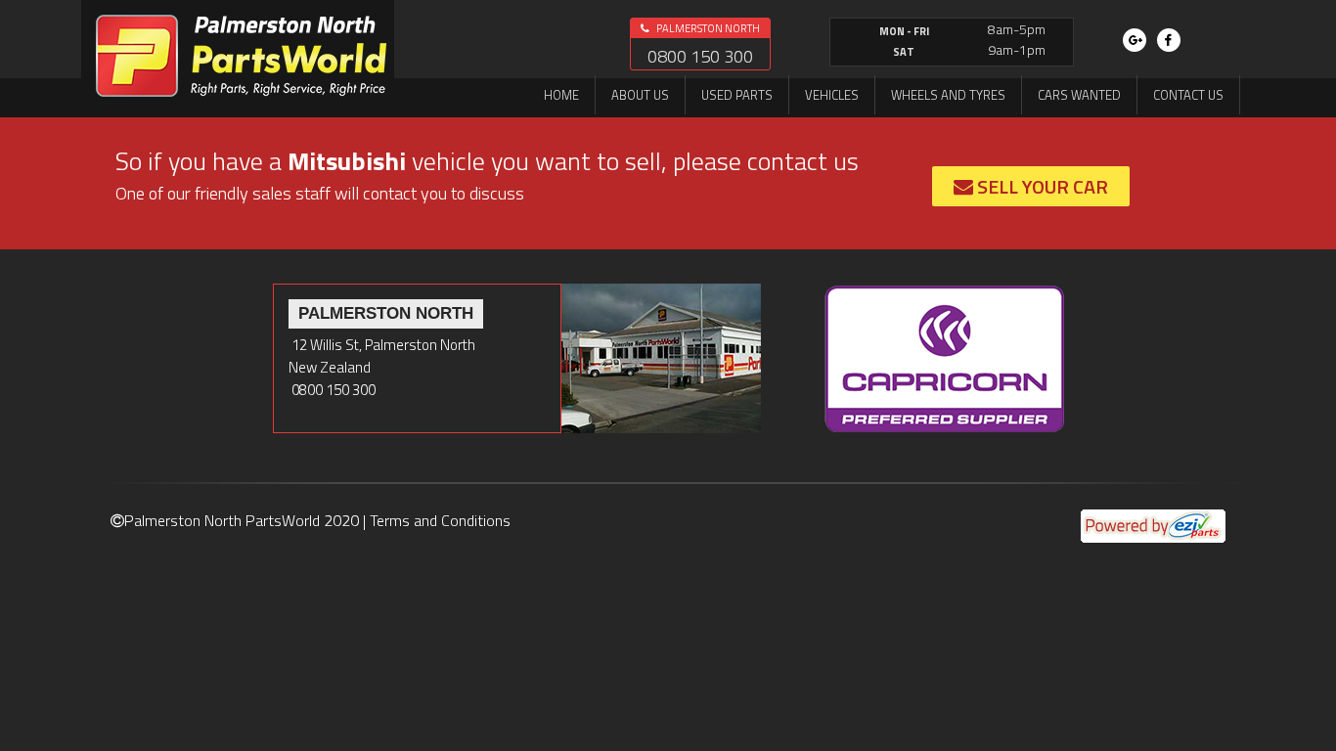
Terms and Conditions (440, 520)
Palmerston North (707, 28)
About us (640, 95)
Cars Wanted (1079, 95)
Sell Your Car (1040, 186)
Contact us (1188, 95)
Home (561, 95)
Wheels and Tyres (948, 95)
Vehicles (832, 95)
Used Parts (737, 95)
